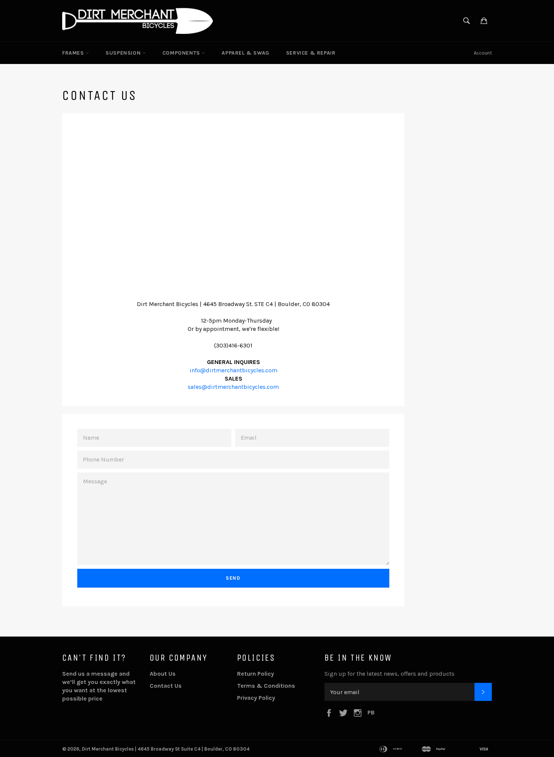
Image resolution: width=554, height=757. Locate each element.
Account (483, 53)
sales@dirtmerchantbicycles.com (233, 386)
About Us (163, 673)
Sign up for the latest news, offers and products (389, 673)
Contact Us (166, 685)
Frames (74, 53)
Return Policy (255, 673)
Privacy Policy (256, 697)
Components (182, 53)
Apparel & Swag (245, 53)
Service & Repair (311, 53)
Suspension (124, 53)
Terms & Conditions (266, 685)
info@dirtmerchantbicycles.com (233, 370)
